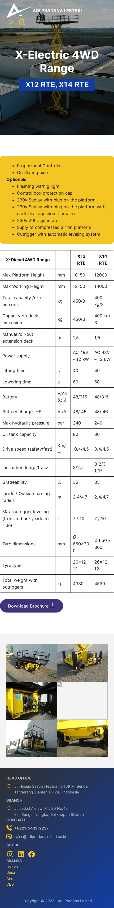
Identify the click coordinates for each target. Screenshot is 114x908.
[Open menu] (104, 11)
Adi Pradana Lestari (57, 10)
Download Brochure (29, 606)
